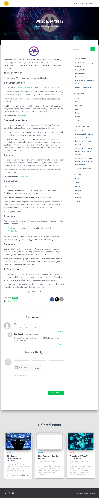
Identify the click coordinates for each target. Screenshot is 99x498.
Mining (77, 116)
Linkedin (78, 190)
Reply (61, 331)
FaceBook (9, 493)
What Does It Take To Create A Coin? (79, 457)
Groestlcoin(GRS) (24, 87)
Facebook (78, 179)
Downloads (89, 3)
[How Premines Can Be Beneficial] (49, 441)
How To (77, 109)
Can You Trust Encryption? (83, 87)
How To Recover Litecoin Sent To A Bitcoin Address (84, 141)
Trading (77, 120)
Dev (76, 102)
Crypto (15, 297)
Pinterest (78, 197)
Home (76, 3)
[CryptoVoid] (6, 3)
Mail (13, 493)
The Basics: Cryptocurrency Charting (14, 458)
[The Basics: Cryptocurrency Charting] (18, 441)
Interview (78, 113)
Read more (25, 475)
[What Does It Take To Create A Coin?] (80, 441)
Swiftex (11, 228)
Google (77, 186)
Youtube (77, 201)
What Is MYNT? (80, 70)
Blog (81, 3)
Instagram (78, 194)
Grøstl (22, 92)
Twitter (77, 182)
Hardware (78, 105)
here (25, 116)
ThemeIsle (92, 493)
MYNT (15, 301)
